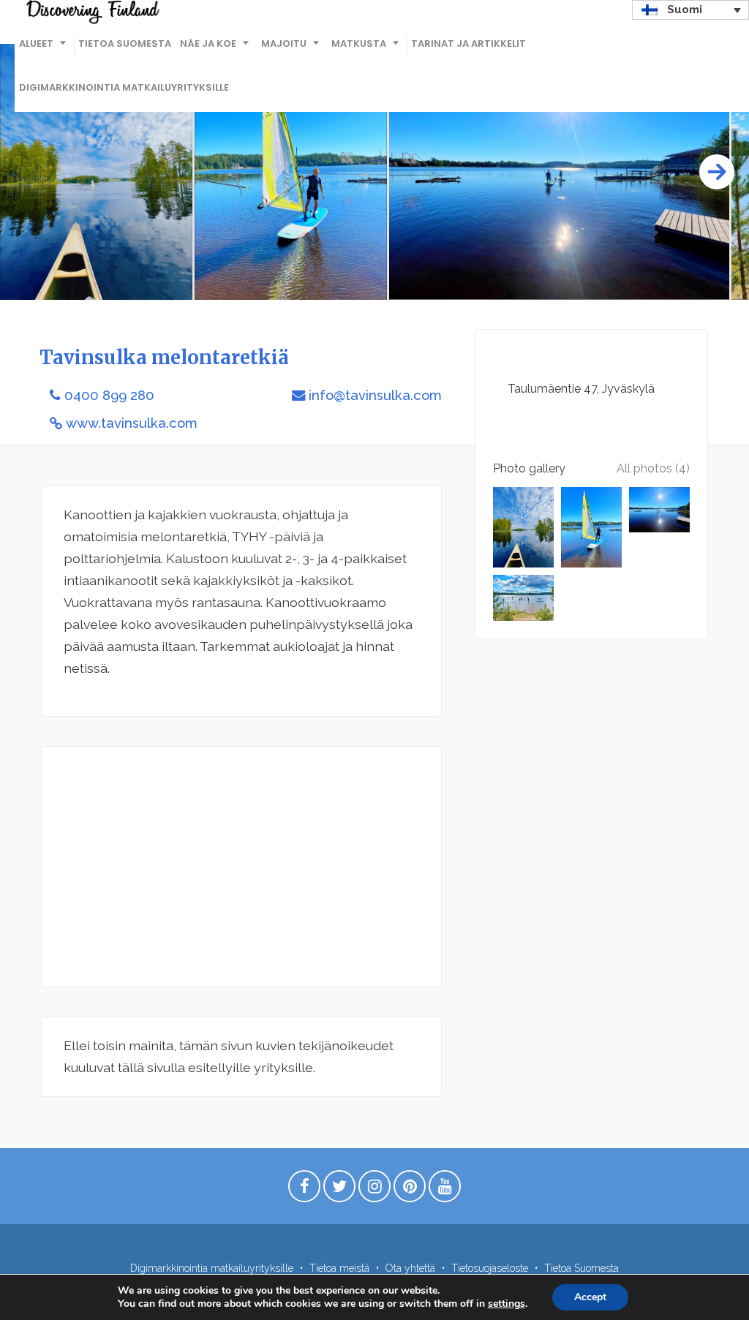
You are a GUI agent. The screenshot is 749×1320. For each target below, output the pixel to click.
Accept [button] (590, 1297)
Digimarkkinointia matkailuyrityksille (124, 87)
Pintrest (409, 1190)
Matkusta (358, 43)
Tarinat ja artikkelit (468, 43)
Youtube (444, 1190)
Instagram (374, 1190)
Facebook (304, 1190)
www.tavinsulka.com (131, 423)
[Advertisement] (241, 866)
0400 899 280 (109, 395)
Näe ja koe (208, 43)
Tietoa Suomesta (124, 43)
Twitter (339, 1190)
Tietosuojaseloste (489, 1268)
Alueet (36, 43)
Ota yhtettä (410, 1268)
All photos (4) (653, 468)
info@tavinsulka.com (375, 395)
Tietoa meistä (339, 1268)
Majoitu (283, 43)
